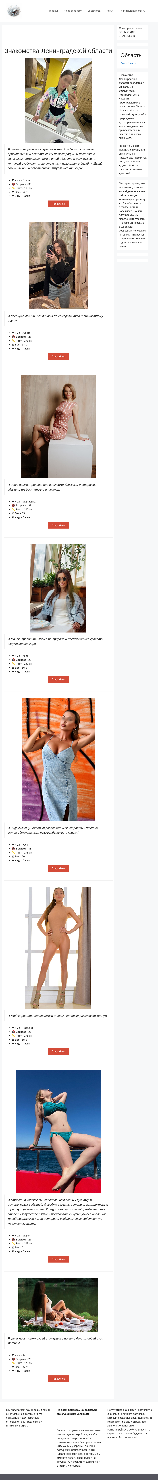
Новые (110, 10)
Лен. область (128, 63)
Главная (53, 10)
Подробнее (58, 203)
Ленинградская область (132, 10)
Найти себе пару (73, 10)
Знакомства (94, 10)
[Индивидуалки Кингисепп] (14, 10)
